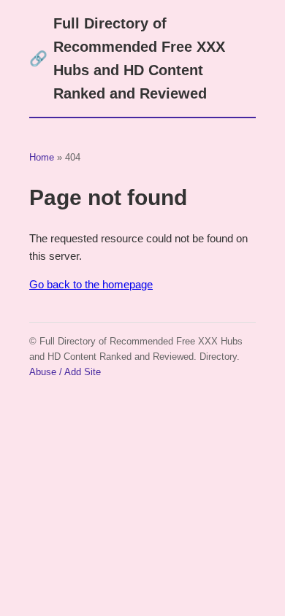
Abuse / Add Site (65, 371)
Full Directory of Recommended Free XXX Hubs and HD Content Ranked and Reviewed (127, 58)
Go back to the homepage (91, 284)
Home (41, 157)
